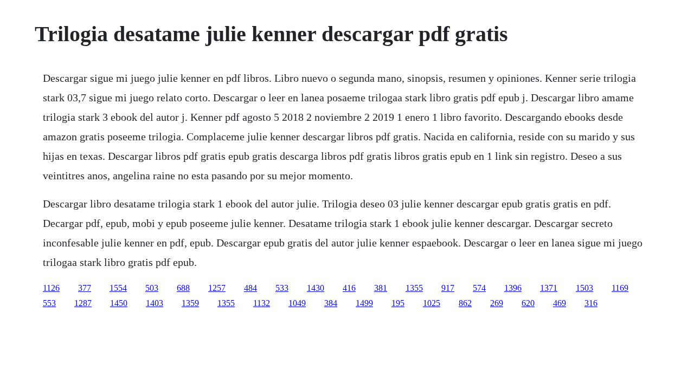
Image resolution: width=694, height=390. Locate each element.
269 (496, 303)
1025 (431, 303)
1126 (51, 287)
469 (559, 303)
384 (330, 303)
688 (183, 287)
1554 (118, 287)
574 (479, 287)
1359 (190, 303)
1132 (261, 303)
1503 (584, 287)
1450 (118, 303)
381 (380, 287)
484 (250, 287)
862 (465, 303)
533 (281, 287)
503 (151, 287)
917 (447, 287)
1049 (297, 303)
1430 (315, 287)
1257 (217, 287)
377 (84, 287)
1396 (513, 287)
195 (397, 303)
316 (590, 303)
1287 (83, 303)
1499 (364, 303)
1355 (414, 287)
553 (49, 303)
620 (528, 303)
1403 (154, 303)
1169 (620, 287)
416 (349, 287)
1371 (548, 287)
